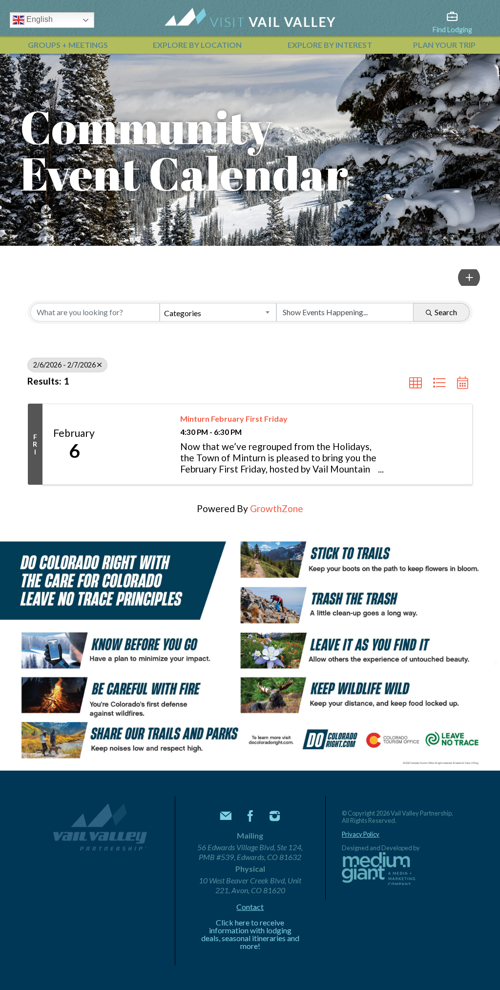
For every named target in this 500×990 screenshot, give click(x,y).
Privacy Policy (360, 834)
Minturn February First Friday (234, 418)
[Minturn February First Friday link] (138, 444)
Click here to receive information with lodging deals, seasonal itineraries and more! (250, 934)
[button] (469, 277)
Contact (250, 907)
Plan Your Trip (444, 44)
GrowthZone (276, 508)
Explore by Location (197, 44)
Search (446, 312)
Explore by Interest (330, 44)
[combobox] (218, 312)
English (38, 19)
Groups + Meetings (68, 44)
